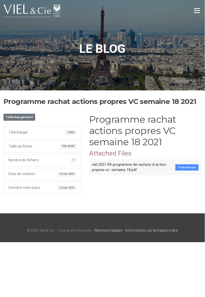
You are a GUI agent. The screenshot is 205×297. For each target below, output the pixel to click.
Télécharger (187, 167)
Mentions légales (108, 230)
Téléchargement (19, 117)
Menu (197, 11)
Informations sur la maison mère (151, 230)
